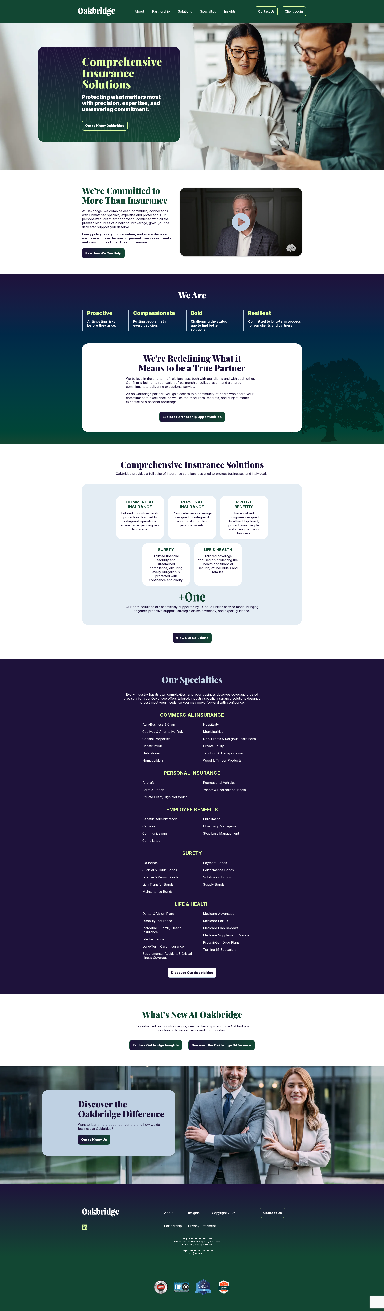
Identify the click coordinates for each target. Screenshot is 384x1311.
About (168, 1213)
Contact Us (272, 1213)
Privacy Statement (202, 1226)
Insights (194, 1213)
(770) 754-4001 (197, 1253)
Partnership (173, 1226)
